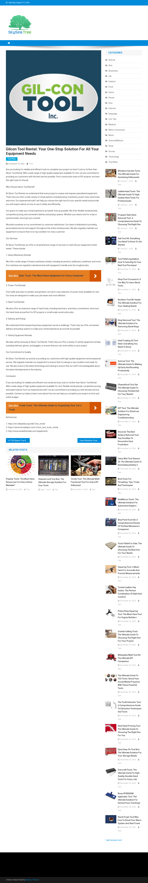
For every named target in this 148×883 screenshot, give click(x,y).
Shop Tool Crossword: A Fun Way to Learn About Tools (129, 282)
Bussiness (113, 71)
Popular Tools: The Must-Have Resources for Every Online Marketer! (20, 482)
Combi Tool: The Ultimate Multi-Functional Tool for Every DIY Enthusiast (85, 482)
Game (111, 92)
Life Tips (112, 119)
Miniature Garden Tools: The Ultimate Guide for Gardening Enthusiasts (129, 174)
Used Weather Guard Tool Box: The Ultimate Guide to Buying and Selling (90, 440)
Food (111, 87)
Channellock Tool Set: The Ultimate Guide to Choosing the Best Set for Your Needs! (128, 389)
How (111, 103)
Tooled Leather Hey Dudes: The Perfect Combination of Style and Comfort (130, 592)
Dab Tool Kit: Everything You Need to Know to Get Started (130, 241)
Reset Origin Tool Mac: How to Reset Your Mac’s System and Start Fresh (129, 820)
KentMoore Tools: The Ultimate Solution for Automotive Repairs (128, 502)
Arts (110, 65)
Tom (31, 163)
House (111, 97)
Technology (114, 157)
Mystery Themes (32, 880)
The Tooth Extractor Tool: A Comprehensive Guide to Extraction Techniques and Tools (129, 707)
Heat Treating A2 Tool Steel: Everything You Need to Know (128, 343)
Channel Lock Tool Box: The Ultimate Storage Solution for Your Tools (52, 482)
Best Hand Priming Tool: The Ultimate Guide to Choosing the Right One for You (129, 731)
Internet (112, 108)
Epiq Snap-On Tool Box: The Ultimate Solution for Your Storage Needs (130, 752)
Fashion (112, 81)
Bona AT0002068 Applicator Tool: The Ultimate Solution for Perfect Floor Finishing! (129, 798)
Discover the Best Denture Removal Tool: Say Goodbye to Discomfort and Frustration (128, 438)
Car (110, 76)
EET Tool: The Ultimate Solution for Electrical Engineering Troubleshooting (128, 413)
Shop (111, 146)
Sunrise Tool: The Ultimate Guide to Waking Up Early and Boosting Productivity (130, 366)
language (113, 114)
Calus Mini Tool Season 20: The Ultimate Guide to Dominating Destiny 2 (130, 461)
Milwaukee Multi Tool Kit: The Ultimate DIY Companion (129, 658)
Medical (112, 124)
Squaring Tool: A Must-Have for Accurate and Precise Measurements (129, 570)
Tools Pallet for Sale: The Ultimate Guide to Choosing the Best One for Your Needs (130, 548)
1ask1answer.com (113, 840)
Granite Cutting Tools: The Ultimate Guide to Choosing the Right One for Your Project (129, 636)
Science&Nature (116, 140)
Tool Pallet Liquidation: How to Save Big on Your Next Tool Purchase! (129, 262)
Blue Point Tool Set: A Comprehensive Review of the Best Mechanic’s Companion (129, 524)
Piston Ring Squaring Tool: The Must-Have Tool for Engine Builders (130, 614)
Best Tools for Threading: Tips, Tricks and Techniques (128, 482)
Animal (112, 60)
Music (111, 135)
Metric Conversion (117, 130)
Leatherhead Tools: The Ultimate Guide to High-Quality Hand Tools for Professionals (129, 196)
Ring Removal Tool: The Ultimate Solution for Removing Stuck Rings (129, 323)
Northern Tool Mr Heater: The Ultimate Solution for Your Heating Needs (130, 303)
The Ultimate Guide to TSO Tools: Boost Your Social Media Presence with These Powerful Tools (129, 681)
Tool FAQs (12, 159)
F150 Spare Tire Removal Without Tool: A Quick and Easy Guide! (20, 440)
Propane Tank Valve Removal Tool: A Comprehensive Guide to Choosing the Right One (130, 220)
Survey (112, 151)
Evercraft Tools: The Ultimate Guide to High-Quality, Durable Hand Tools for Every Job (129, 774)
